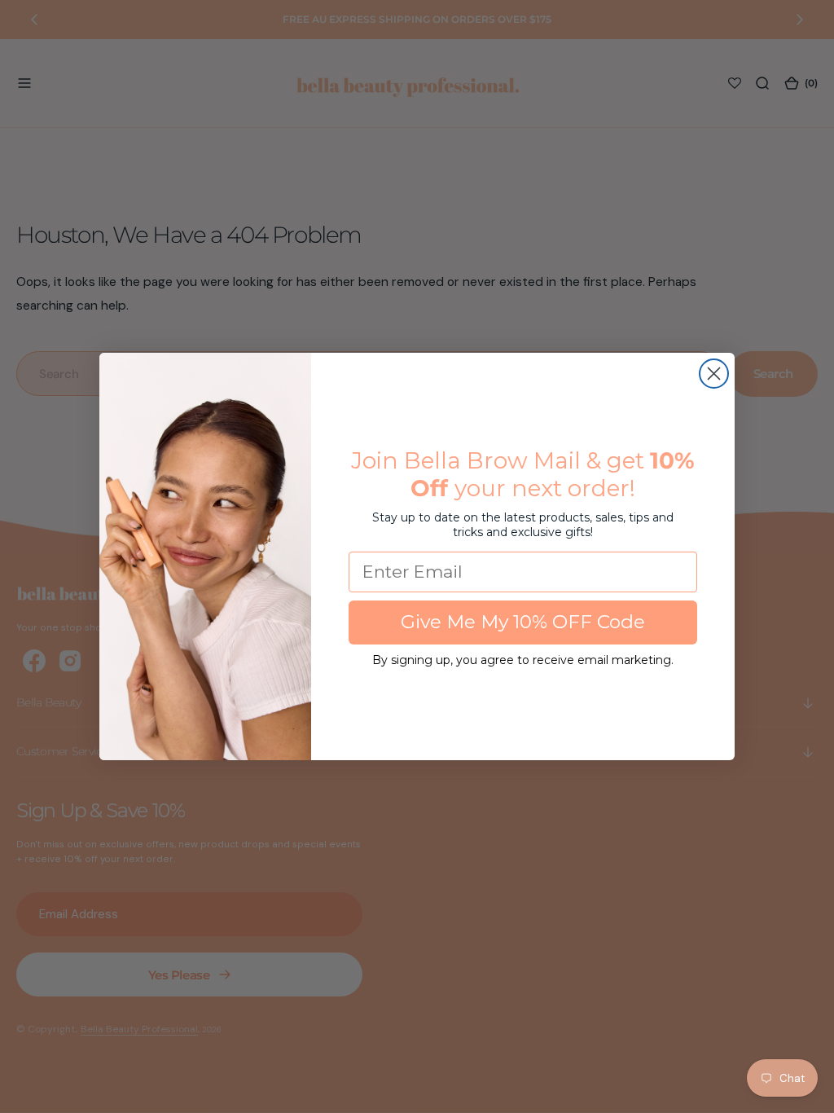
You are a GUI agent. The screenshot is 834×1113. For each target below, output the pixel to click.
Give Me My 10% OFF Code (523, 621)
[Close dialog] (714, 373)
